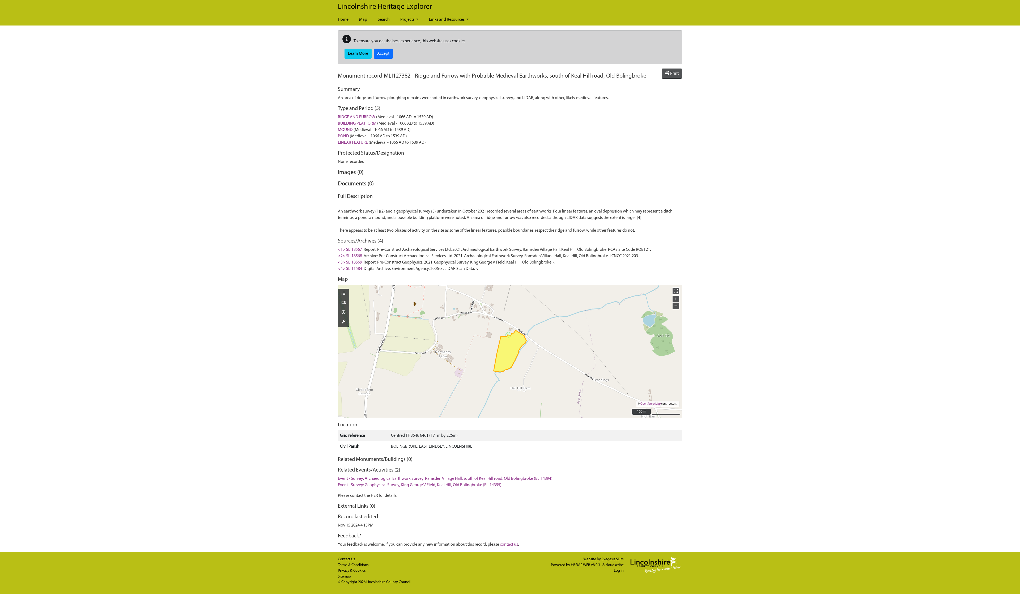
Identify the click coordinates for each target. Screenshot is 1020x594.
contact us (509, 544)
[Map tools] (343, 322)
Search (384, 20)
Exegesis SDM (613, 559)
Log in (619, 571)
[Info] (343, 312)
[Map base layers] (343, 303)
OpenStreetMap (650, 403)
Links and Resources (447, 20)
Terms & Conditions (353, 565)
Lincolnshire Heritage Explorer (385, 7)
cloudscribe (615, 565)
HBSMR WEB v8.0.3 (586, 565)
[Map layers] (343, 294)
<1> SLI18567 (350, 250)
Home (343, 20)
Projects (407, 20)
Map (363, 20)
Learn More (358, 54)
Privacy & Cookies (352, 571)
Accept (383, 54)
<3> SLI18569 (350, 262)
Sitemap (344, 577)
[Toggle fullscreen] (676, 291)
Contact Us (346, 559)
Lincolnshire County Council (388, 582)
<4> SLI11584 (350, 269)
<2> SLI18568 (350, 256)
